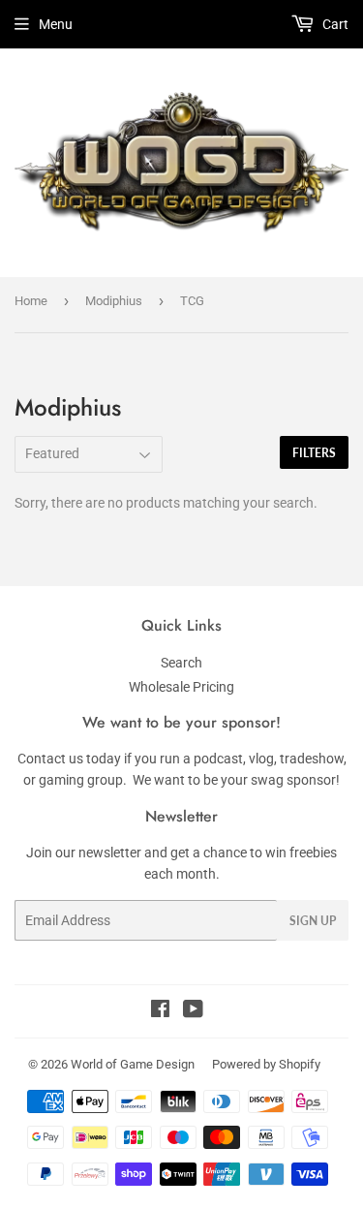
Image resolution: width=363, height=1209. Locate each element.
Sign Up (312, 921)
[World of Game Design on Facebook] (160, 1011)
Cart (333, 24)
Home (31, 301)
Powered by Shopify (266, 1064)
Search (181, 662)
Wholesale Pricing (181, 687)
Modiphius (113, 301)
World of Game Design (133, 1064)
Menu (56, 24)
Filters (314, 453)
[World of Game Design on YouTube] (193, 1011)
